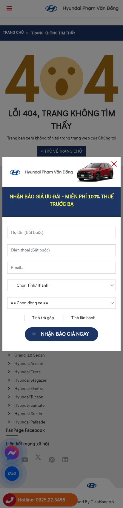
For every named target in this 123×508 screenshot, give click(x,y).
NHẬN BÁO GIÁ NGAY (65, 334)
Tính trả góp (42, 317)
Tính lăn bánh (83, 317)
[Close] (114, 163)
